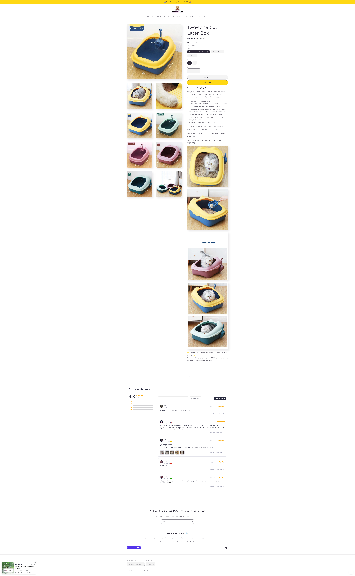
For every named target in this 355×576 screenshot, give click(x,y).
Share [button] (191, 377)
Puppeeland (134, 570)
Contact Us (162, 541)
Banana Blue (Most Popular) (198, 52)
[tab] (192, 88)
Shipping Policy (150, 538)
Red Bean (192, 56)
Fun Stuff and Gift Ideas (188, 541)
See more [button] (210, 447)
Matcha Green (217, 52)
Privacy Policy (179, 538)
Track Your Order (173, 541)
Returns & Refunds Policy (165, 538)
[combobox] (195, 398)
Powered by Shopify (143, 570)
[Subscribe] (192, 521)
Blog (207, 538)
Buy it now (207, 82)
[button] (129, 9)
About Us (201, 538)
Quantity (189, 67)
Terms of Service (190, 538)
